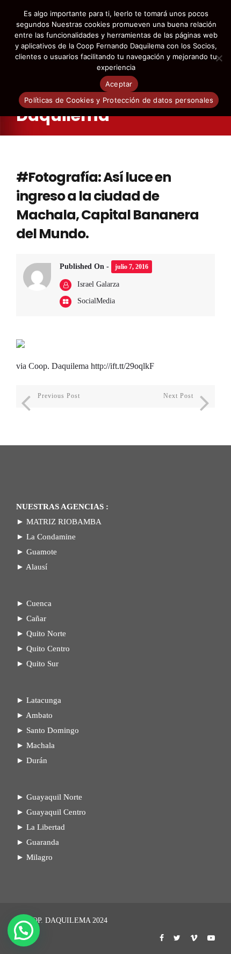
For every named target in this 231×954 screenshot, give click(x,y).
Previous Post (59, 396)
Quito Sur (42, 663)
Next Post (178, 396)
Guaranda (42, 842)
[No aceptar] (218, 58)
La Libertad (45, 827)
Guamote (41, 551)
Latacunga (43, 700)
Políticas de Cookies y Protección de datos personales (118, 100)
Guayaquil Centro (56, 812)
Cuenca (39, 603)
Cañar (36, 618)
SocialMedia (96, 301)
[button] (24, 930)
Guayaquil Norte (54, 797)
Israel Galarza (98, 284)
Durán (36, 760)
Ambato (39, 715)
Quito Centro (48, 648)
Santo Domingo (52, 730)
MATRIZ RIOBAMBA (64, 521)
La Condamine (51, 536)
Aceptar (119, 84)
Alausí (36, 567)
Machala (40, 745)
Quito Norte (46, 633)
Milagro (39, 857)
